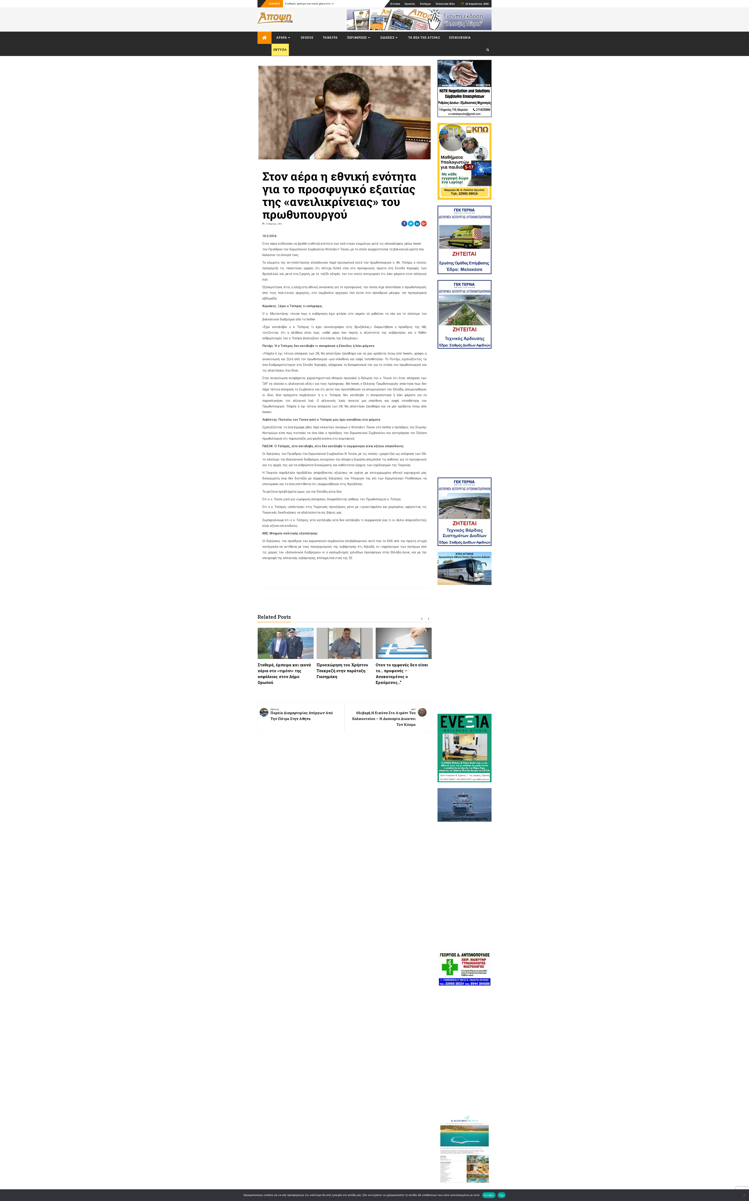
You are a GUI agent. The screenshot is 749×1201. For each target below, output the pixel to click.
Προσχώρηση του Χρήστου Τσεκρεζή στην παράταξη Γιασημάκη (342, 670)
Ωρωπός (410, 3)
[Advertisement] (465, 413)
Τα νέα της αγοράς (424, 37)
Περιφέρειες (357, 37)
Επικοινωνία (460, 37)
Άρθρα (281, 37)
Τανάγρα (425, 3)
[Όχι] (744, 1195)
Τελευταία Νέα (445, 3)
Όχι (502, 1195)
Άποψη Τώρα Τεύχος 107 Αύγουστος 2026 (310, 3)
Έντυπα (395, 3)
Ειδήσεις (387, 37)
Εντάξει (489, 1195)
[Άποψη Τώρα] (264, 38)
